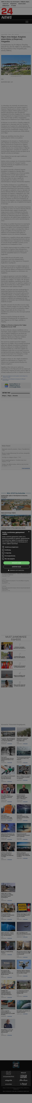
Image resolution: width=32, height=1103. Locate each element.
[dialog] (16, 551)
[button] (16, 570)
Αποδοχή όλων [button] (16, 563)
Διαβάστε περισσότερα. (12, 543)
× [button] (28, 531)
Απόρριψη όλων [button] (16, 566)
